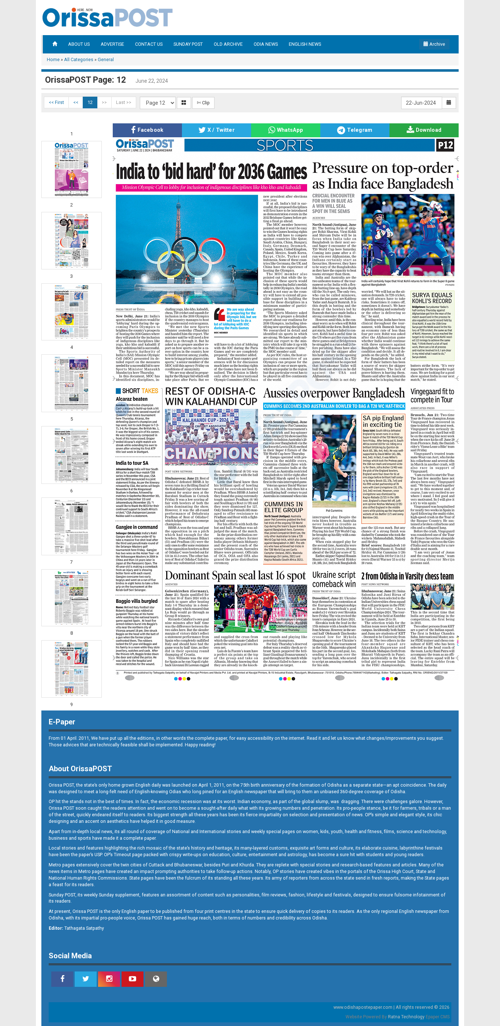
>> (104, 102)
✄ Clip (203, 102)
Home (53, 59)
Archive (436, 44)
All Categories (78, 59)
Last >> (123, 102)
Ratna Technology (406, 1016)
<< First (56, 102)
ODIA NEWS (266, 44)
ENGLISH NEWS (305, 44)
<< (75, 102)
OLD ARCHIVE (228, 44)
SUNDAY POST (188, 44)
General (106, 59)
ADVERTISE (112, 44)
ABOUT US (79, 44)
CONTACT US (149, 44)
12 (90, 102)
